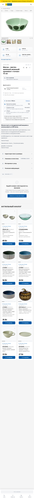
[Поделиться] (23, 67)
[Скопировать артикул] (11, 174)
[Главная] (2, 10)
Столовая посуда (19, 10)
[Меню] (3, 4)
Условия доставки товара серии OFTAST (13, 116)
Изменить (28, 100)
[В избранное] (29, 67)
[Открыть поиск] (31, 4)
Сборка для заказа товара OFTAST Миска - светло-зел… (16, 117)
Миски (26, 10)
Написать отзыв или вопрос (17, 196)
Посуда (12, 10)
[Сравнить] (26, 67)
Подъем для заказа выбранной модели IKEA (15, 119)
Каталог (6, 10)
